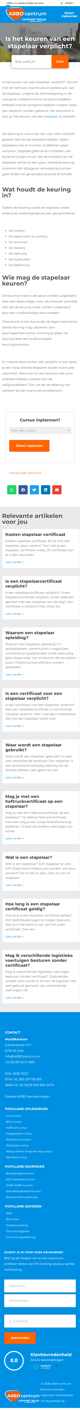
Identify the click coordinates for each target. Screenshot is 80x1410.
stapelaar (51, 116)
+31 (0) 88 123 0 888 (19, 1062)
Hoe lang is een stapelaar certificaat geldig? (32, 906)
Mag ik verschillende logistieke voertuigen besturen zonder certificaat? (39, 960)
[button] (11, 489)
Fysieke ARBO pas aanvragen (27, 1096)
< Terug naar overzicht (24, 473)
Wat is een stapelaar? (28, 857)
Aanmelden (20, 1338)
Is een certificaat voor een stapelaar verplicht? (33, 696)
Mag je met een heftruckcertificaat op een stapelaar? (34, 801)
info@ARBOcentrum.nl (22, 1056)
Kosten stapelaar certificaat (35, 534)
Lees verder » (14, 562)
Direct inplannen (29, 446)
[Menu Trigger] (8, 7)
